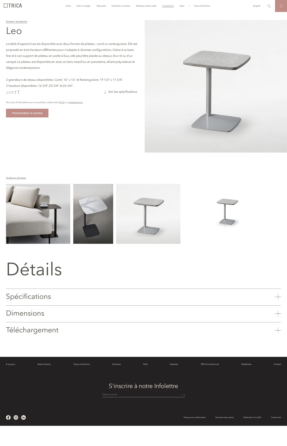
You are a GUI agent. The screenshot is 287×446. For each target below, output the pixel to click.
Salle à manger (83, 6)
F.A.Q (61, 102)
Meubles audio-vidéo (146, 6)
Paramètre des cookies (224, 417)
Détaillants (246, 364)
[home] (12, 6)
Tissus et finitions (202, 6)
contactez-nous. (75, 102)
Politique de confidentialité (195, 417)
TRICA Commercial (210, 364)
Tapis (181, 6)
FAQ (145, 364)
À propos (10, 364)
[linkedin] (23, 417)
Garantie (174, 364)
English (256, 6)
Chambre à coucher (121, 6)
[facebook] (8, 417)
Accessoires (168, 6)
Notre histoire (44, 364)
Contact (277, 364)
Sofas (68, 6)
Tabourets (101, 6)
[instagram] (16, 417)
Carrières (116, 364)
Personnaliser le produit (27, 113)
